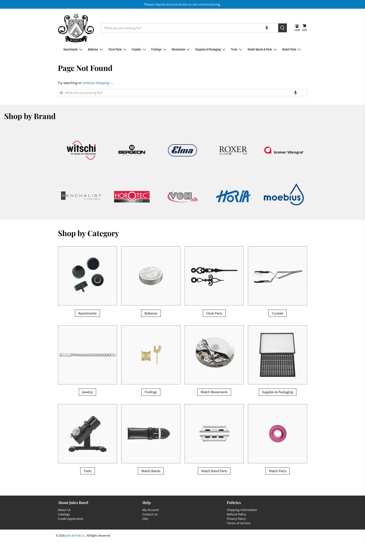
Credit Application (70, 519)
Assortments (70, 49)
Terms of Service (238, 523)
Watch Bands (150, 471)
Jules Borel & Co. (75, 535)
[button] (266, 27)
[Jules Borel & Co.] (76, 28)
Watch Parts (289, 49)
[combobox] (189, 27)
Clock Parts (114, 49)
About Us (64, 510)
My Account (150, 510)
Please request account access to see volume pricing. (182, 4)
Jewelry (87, 392)
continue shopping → (97, 83)
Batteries (93, 49)
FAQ (145, 519)
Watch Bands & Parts (260, 49)
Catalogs (64, 514)
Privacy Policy (236, 519)
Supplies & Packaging (208, 49)
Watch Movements (214, 392)
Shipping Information (242, 510)
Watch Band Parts (214, 471)
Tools (234, 49)
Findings (156, 49)
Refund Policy (236, 514)
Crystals (136, 49)
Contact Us (150, 514)
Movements (178, 49)
